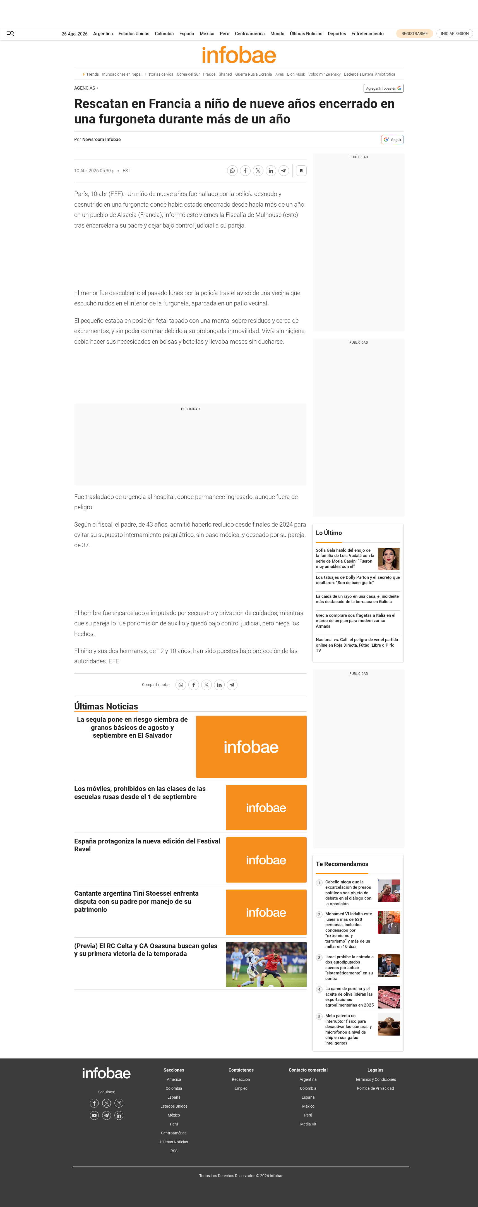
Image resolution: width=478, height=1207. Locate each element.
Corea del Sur (188, 74)
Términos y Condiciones (375, 1079)
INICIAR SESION (455, 33)
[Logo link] (239, 54)
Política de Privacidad (375, 1088)
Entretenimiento (368, 33)
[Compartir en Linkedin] (271, 170)
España (186, 33)
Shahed (225, 74)
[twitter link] (106, 1103)
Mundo (277, 33)
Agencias (84, 88)
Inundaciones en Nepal (121, 74)
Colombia (164, 33)
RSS (173, 1151)
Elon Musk (296, 74)
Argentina (103, 33)
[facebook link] (94, 1103)
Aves (279, 74)
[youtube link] (94, 1115)
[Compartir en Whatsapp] (232, 170)
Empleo (241, 1088)
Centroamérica (250, 33)
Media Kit (308, 1124)
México (207, 33)
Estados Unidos (134, 33)
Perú (224, 33)
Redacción (241, 1079)
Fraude (209, 74)
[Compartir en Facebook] (245, 170)
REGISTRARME (415, 33)
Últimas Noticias (306, 33)
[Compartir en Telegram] (283, 170)
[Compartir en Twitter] (258, 170)
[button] (10, 33)
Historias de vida (159, 74)
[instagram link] (118, 1103)
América (174, 1079)
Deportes (337, 33)
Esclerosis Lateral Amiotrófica (369, 74)
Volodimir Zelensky (324, 74)
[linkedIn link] (118, 1115)
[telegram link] (106, 1115)
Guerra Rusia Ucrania (253, 74)
